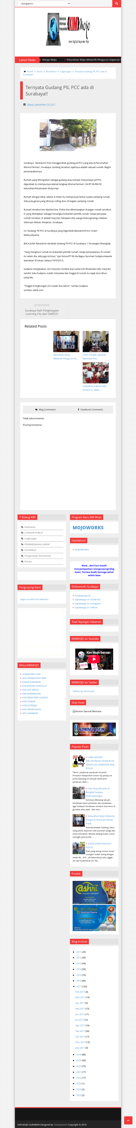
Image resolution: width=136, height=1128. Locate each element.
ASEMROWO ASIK (31, 674)
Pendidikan (30, 550)
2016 (78, 980)
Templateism (60, 1124)
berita (39, 71)
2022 (78, 1077)
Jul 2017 (79, 1019)
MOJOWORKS (82, 549)
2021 (78, 1072)
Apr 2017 (80, 1003)
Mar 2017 (80, 997)
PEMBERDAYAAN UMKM (37, 544)
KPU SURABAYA (30, 713)
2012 (78, 957)
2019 (78, 1060)
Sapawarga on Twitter (86, 607)
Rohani (28, 561)
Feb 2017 (80, 991)
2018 (78, 1054)
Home (30, 71)
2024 (78, 1089)
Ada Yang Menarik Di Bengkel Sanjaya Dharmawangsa (98, 792)
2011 (78, 951)
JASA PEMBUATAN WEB (34, 678)
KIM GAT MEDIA (30, 689)
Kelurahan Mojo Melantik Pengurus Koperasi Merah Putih (78, 59)
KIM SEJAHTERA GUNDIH (35, 697)
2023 (78, 1083)
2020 (78, 1066)
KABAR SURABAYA (31, 682)
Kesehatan (51, 71)
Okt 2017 (80, 1036)
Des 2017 (80, 1047)
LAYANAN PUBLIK (33, 532)
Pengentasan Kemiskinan (37, 555)
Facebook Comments (91, 409)
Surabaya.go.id (82, 595)
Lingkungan (65, 71)
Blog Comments (47, 409)
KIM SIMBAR (28, 701)
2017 (78, 986)
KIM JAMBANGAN (31, 693)
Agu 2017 (80, 1025)
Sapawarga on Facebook (87, 599)
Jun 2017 (79, 1014)
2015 (78, 975)
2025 (78, 1095)
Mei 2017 (80, 1008)
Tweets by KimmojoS (84, 691)
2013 (78, 963)
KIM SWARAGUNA (31, 709)
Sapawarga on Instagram (88, 603)
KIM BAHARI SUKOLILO (34, 685)
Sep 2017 (80, 1031)
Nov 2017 (80, 1042)
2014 (78, 969)
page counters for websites (34, 599)
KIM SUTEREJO (29, 705)
